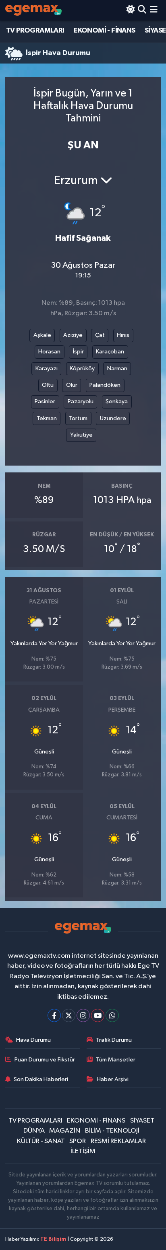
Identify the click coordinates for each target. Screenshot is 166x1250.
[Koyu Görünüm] (130, 10)
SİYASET (142, 1120)
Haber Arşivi (113, 1079)
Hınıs (123, 335)
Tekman (47, 418)
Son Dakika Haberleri (41, 1079)
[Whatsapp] (112, 1015)
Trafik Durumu (114, 1040)
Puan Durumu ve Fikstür (45, 1060)
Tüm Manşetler (115, 1060)
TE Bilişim (53, 1239)
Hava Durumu (33, 1040)
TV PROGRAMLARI (35, 30)
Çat (100, 335)
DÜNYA (34, 1130)
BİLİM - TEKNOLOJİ (112, 1130)
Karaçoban (110, 352)
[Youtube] (97, 1015)
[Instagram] (83, 1015)
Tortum (78, 418)
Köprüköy (82, 368)
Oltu (48, 385)
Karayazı (46, 368)
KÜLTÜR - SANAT (41, 1141)
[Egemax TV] (33, 10)
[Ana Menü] (154, 10)
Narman (117, 368)
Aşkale (42, 335)
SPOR (77, 1141)
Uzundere (113, 418)
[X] (68, 1015)
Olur (71, 385)
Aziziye (73, 335)
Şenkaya (117, 401)
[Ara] (142, 10)
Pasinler (45, 401)
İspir (78, 352)
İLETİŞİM (83, 1151)
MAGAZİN (64, 1130)
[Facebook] (54, 1015)
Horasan (49, 352)
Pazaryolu (80, 401)
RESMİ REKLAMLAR (118, 1141)
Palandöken (104, 385)
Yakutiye (81, 435)
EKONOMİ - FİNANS (104, 30)
